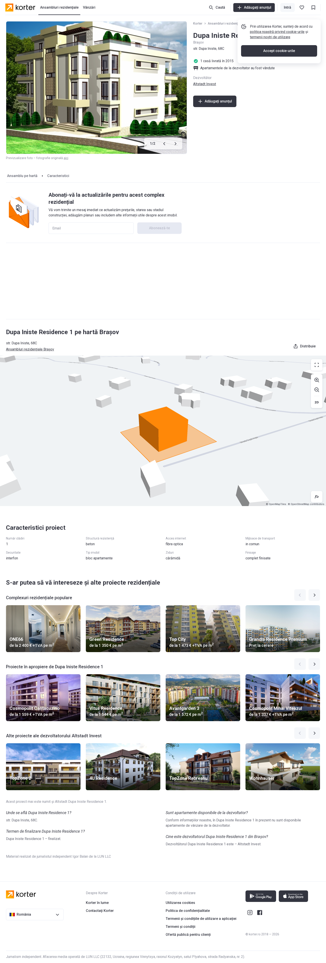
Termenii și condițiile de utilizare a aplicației (201, 919)
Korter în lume (97, 903)
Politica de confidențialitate (188, 911)
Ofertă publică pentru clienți (188, 934)
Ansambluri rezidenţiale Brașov (231, 23)
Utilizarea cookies (180, 903)
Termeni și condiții (180, 926)
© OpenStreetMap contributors (306, 504)
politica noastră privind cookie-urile (277, 32)
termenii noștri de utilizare (270, 37)
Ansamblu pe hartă (22, 176)
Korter (197, 23)
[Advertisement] (163, 281)
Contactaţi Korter (100, 911)
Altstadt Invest (204, 84)
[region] (163, 431)
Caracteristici (58, 176)
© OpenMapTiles (276, 504)
